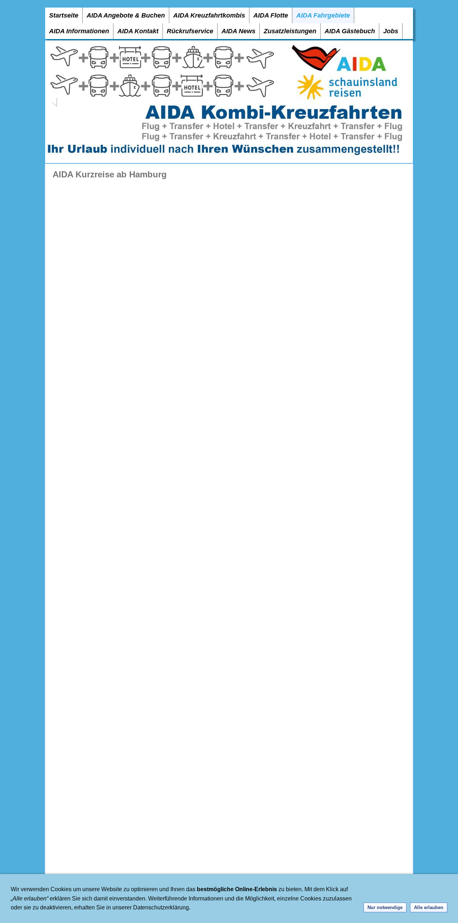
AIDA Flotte (270, 15)
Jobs (390, 31)
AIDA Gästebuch (350, 31)
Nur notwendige (385, 907)
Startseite (63, 15)
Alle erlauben (428, 907)
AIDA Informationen (79, 31)
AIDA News (238, 31)
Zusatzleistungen (290, 31)
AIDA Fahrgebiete (323, 15)
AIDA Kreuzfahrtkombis (209, 15)
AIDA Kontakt (138, 31)
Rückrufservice (190, 31)
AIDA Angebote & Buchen (126, 15)
